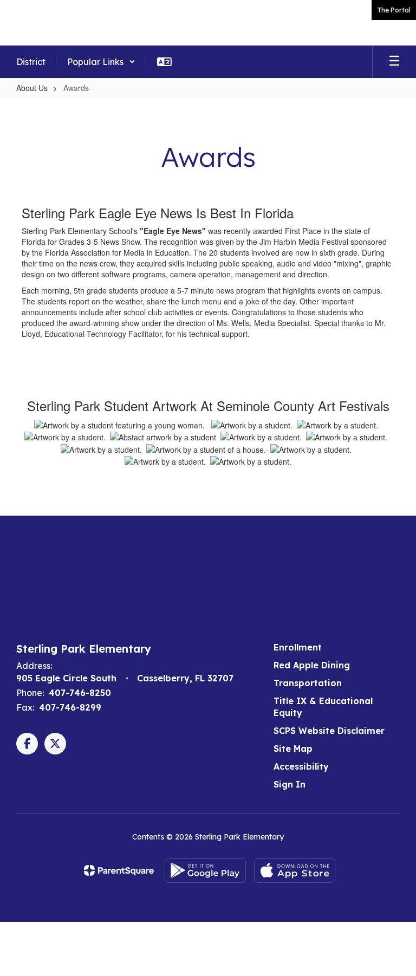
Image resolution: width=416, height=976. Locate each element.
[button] (101, 61)
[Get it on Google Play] (205, 870)
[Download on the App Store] (294, 870)
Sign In (290, 784)
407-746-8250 (80, 692)
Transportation (308, 683)
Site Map (293, 748)
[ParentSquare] (119, 870)
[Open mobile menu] (394, 61)
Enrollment (298, 647)
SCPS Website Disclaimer (329, 730)
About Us (32, 87)
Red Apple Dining (312, 665)
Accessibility (301, 766)
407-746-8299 (70, 707)
